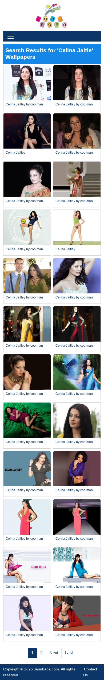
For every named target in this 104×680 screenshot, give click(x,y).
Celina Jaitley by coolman (24, 104)
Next (53, 652)
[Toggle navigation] (10, 36)
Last (69, 652)
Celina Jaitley (15, 152)
